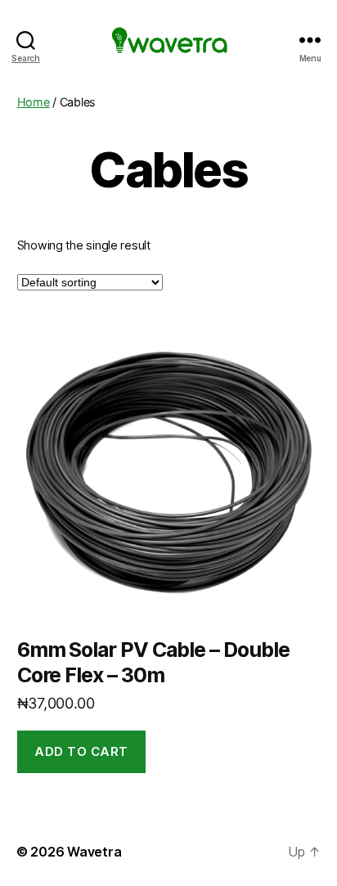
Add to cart (81, 751)
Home (33, 102)
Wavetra (94, 851)
